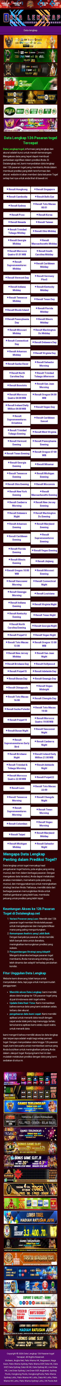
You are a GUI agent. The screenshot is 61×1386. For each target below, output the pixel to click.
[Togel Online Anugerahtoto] (30, 1273)
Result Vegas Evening (45, 550)
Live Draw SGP (32, 1370)
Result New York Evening (18, 493)
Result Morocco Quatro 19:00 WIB (44, 720)
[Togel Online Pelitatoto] (30, 111)
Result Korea (45, 215)
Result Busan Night (18, 730)
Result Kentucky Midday (45, 289)
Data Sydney (14, 1367)
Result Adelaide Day (45, 671)
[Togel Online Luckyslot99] (30, 1231)
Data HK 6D (26, 1367)
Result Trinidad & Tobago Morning (17, 767)
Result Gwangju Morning (18, 594)
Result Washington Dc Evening (45, 515)
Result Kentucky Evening (18, 615)
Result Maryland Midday (45, 835)
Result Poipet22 (45, 777)
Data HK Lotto (44, 1377)
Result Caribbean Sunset (45, 419)
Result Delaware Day (45, 342)
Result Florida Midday (45, 310)
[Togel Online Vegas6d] (30, 1134)
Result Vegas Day (45, 407)
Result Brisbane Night (18, 756)
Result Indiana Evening (18, 604)
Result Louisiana (45, 593)
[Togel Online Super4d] (30, 69)
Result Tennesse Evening (18, 475)
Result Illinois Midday (45, 321)
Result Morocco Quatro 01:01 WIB (17, 253)
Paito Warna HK (32, 1360)
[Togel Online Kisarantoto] (30, 97)
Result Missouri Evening (45, 572)
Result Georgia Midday (18, 242)
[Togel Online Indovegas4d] (30, 1342)
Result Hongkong (18, 189)
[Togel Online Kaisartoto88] (30, 1203)
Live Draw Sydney (16, 1370)
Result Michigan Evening (45, 475)
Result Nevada (18, 222)
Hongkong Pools (19, 1374)
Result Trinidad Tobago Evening (17, 432)
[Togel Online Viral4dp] (30, 125)
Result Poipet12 (18, 635)
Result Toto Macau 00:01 (45, 206)
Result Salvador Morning (45, 364)
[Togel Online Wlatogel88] (30, 1175)
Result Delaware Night (18, 515)
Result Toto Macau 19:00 (45, 709)
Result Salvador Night (45, 845)
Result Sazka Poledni (18, 709)
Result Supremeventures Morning (16, 811)
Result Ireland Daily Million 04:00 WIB (18, 407)
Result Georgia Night (45, 626)
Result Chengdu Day (45, 698)
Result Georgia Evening (18, 464)
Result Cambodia (18, 196)
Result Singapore (45, 189)
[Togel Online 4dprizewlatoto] (30, 1189)
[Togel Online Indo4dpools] (30, 1217)
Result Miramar (45, 464)
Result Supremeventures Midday (16, 265)
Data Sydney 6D (40, 1367)
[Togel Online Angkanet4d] (30, 1300)
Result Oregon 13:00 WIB (45, 644)
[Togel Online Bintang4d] (30, 1162)
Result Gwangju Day (45, 678)
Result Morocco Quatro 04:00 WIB (17, 396)
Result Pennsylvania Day (18, 321)
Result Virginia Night (45, 604)
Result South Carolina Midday (44, 253)
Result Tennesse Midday (18, 299)
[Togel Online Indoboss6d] (30, 1092)
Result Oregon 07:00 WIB (45, 454)
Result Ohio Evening (18, 484)
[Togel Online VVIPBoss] (30, 42)
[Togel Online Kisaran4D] (30, 83)
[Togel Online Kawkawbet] (30, 1120)
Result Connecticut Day (18, 342)
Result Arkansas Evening (18, 526)
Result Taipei (18, 834)
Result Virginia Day (45, 353)
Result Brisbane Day (18, 664)
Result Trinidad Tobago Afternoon (44, 375)
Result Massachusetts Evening (44, 493)
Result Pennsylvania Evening (45, 443)
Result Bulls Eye (45, 196)
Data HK (48, 1364)
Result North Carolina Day (17, 375)
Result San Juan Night (45, 655)
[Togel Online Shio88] (30, 1328)
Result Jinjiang (46, 561)
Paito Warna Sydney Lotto (32, 1381)
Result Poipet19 (18, 720)
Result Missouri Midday (18, 332)
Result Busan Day (18, 678)
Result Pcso (18, 215)
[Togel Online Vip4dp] (30, 1245)
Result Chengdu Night (45, 799)
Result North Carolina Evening (17, 626)
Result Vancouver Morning (18, 583)
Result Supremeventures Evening (44, 538)
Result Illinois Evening (18, 561)
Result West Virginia (45, 432)
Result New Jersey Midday (18, 655)
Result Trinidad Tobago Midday (17, 231)
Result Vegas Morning (45, 824)
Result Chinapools (18, 687)
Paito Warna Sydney (18, 1364)
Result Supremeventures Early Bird (16, 743)
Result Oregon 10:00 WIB (18, 572)
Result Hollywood (45, 664)
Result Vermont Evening (18, 443)
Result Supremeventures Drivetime (16, 419)
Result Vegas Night (45, 635)
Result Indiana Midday (18, 289)
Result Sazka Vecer (18, 364)
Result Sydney (18, 205)
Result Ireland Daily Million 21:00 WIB (45, 756)
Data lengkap (30, 30)
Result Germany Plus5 (45, 278)
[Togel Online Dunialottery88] (30, 1259)
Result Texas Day (45, 299)
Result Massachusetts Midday (44, 242)
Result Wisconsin (45, 484)
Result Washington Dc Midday (45, 332)
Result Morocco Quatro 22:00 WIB (17, 777)
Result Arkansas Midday (18, 353)
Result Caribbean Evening (18, 538)
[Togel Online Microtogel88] (30, 1078)
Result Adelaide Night (45, 767)
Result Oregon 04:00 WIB (45, 396)
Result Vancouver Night (45, 731)
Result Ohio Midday (45, 231)
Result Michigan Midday (18, 845)
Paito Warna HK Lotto (27, 1377)
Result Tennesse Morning (18, 799)
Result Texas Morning (45, 811)
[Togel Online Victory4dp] (30, 1106)
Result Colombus (18, 823)
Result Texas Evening (18, 453)
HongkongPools (36, 1374)
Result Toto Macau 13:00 (18, 644)
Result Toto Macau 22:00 (45, 788)
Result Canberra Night (45, 743)
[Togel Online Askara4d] (30, 1148)
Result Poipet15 (18, 671)
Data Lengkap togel (13, 149)
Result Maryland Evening (45, 526)
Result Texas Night (45, 615)
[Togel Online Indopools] (30, 1314)
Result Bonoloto (18, 385)
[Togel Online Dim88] (30, 56)
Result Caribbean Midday (45, 265)
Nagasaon (45, 1360)
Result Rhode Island (18, 310)
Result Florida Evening (18, 551)
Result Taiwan (45, 222)
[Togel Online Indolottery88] (30, 1286)
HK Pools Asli (51, 1381)
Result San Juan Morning (45, 385)
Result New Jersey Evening (45, 504)
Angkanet (44, 1370)
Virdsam (9, 1360)
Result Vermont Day (18, 277)
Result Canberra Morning (18, 504)
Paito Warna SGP (36, 1364)
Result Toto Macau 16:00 (18, 698)
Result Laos (18, 788)
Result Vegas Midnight (45, 688)
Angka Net (19, 1360)
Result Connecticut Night (45, 583)
